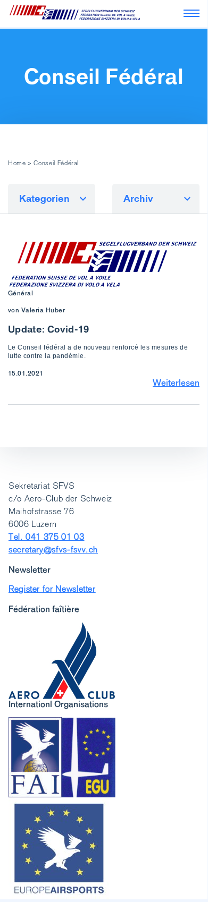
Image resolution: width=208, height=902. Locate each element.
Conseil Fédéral (104, 76)
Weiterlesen (176, 382)
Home (17, 163)
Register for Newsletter (52, 588)
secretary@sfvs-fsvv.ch (53, 549)
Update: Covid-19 (48, 329)
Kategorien (44, 198)
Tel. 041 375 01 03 (47, 536)
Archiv (138, 198)
